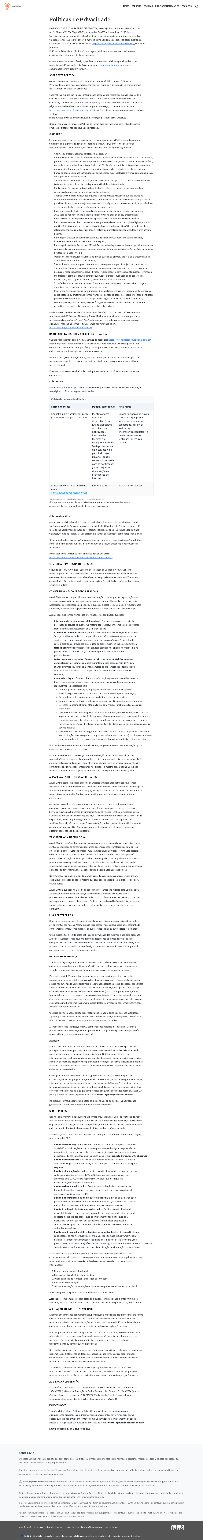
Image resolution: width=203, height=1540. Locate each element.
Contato (59, 1527)
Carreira (136, 5)
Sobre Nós (49, 1527)
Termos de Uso (111, 1527)
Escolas (148, 5)
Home (126, 5)
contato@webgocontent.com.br (69, 492)
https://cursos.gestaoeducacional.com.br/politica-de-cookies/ (80, 557)
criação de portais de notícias (127, 1536)
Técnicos (186, 5)
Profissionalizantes (167, 5)
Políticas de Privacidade (74, 1527)
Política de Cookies (109, 64)
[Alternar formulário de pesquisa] (197, 6)
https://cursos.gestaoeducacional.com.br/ (113, 43)
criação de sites (105, 1536)
